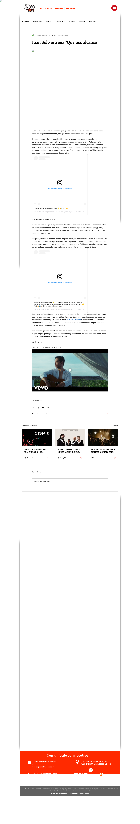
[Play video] (70, 370)
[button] (116, 21)
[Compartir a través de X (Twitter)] (38, 408)
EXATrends (92, 21)
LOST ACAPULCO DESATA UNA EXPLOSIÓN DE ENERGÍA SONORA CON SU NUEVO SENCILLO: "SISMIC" (36, 450)
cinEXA (48, 21)
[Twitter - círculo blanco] (86, 775)
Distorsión (82, 21)
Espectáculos (37, 21)
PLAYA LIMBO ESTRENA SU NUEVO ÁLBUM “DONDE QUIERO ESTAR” (69, 450)
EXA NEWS (25, 21)
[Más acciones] (106, 35)
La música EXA (60, 21)
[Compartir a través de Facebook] (33, 408)
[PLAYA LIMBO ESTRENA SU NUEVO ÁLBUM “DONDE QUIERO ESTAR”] (70, 437)
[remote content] (70, 184)
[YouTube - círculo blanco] (76, 775)
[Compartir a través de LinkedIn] (43, 408)
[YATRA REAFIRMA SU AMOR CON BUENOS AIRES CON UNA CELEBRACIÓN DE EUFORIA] (103, 437)
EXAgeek (72, 21)
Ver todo (115, 425)
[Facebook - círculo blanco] (81, 775)
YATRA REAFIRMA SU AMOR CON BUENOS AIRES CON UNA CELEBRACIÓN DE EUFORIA (103, 450)
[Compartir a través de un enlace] (48, 408)
